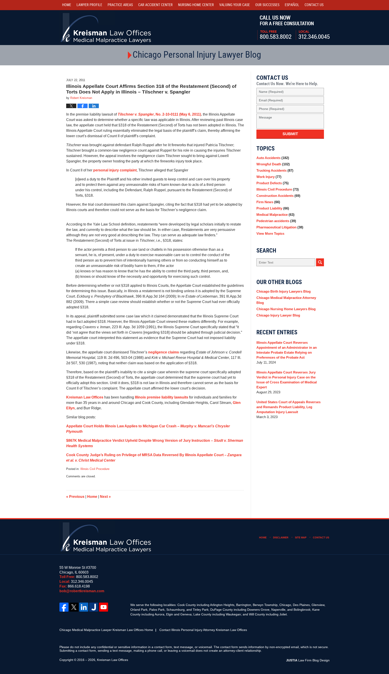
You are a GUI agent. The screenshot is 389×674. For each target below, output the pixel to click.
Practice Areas (120, 5)
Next (105, 497)
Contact (314, 5)
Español (292, 5)
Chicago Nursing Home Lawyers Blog (286, 309)
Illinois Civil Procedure (94, 469)
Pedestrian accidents (276, 221)
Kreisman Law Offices (84, 397)
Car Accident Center (155, 5)
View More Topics (270, 233)
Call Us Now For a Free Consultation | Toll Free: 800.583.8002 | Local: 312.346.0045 (293, 28)
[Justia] (94, 607)
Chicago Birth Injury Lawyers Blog (283, 291)
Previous (75, 497)
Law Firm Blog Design (308, 660)
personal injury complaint (115, 170)
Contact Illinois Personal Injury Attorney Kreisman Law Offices (203, 630)
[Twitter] (74, 607)
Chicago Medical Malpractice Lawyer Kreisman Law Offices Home (106, 630)
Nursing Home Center (196, 5)
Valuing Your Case (234, 5)
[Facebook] (64, 607)
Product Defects (272, 183)
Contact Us (321, 537)
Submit (290, 134)
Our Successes (267, 5)
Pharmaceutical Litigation (279, 227)
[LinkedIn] (84, 607)
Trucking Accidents (274, 170)
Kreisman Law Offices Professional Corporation (106, 27)
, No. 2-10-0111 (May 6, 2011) (159, 114)
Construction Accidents (278, 196)
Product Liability (272, 208)
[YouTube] (104, 607)
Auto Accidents (272, 158)
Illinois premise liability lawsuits (161, 397)
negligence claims (163, 352)
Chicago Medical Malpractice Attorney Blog (286, 300)
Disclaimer (280, 537)
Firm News (268, 202)
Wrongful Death (273, 164)
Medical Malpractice (275, 214)
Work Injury (268, 177)
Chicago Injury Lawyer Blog (278, 315)
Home (66, 5)
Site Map (300, 537)
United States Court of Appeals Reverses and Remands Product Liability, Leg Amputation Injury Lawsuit (288, 407)
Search (320, 262)
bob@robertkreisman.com (81, 591)
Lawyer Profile (89, 5)
